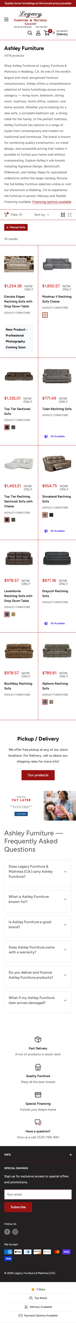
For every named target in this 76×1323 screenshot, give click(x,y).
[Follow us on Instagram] (15, 1232)
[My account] (38, 33)
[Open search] (30, 33)
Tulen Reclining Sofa (57, 409)
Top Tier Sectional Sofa (17, 411)
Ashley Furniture (17, 312)
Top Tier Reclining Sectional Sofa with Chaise (18, 501)
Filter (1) (16, 215)
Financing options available (51, 202)
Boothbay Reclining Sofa (18, 686)
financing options (53, 987)
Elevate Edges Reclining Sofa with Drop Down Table (18, 301)
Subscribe (18, 1207)
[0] (46, 32)
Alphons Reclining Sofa (55, 686)
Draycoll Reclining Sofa (55, 593)
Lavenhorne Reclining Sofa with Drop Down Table (18, 596)
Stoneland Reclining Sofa (56, 499)
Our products (38, 775)
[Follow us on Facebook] (7, 1232)
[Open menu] (6, 19)
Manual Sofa (17, 227)
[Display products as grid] (63, 215)
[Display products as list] (70, 215)
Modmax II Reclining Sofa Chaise (57, 299)
